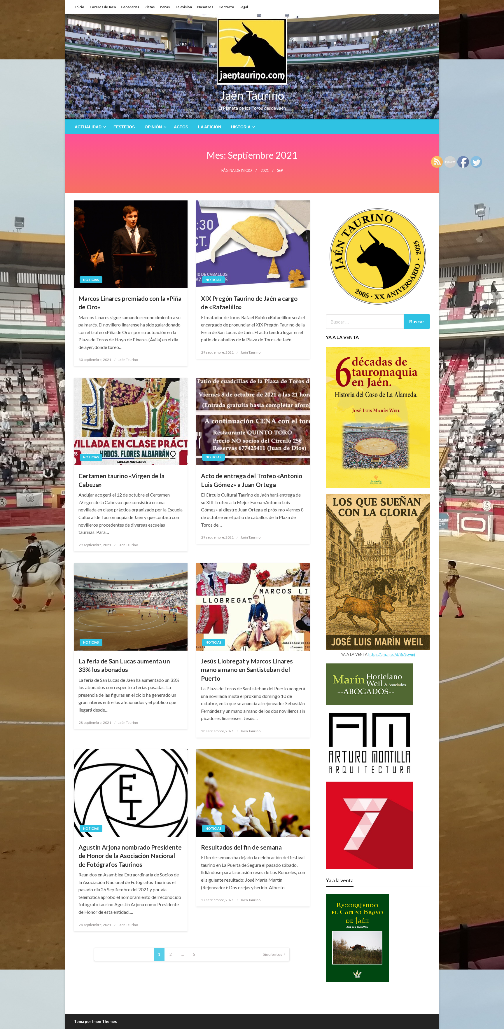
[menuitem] (89, 127)
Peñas (165, 7)
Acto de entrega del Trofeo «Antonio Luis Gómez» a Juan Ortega (251, 480)
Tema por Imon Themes (95, 1021)
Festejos (124, 127)
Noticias (91, 280)
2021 (264, 170)
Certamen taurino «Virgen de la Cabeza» (121, 480)
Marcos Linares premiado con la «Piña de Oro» (129, 302)
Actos (181, 127)
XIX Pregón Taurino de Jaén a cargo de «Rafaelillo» (249, 302)
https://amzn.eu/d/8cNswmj (391, 654)
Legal (243, 7)
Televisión (183, 7)
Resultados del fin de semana (241, 847)
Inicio (79, 7)
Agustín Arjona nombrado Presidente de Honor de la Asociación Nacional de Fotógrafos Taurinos (130, 855)
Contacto (226, 7)
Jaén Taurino (252, 95)
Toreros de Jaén (103, 7)
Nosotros (205, 7)
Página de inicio (236, 170)
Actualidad (88, 127)
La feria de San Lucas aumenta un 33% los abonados (124, 665)
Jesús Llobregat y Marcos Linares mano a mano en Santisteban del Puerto (247, 669)
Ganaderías (130, 7)
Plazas (149, 7)
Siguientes (272, 954)
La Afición (209, 127)
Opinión (153, 127)
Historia (241, 127)
